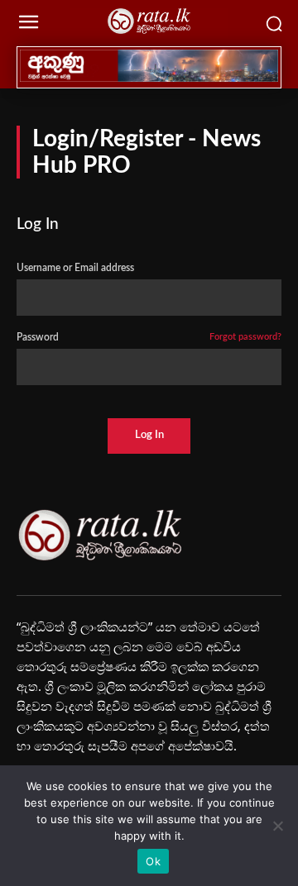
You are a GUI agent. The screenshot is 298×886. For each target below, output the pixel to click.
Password (149, 337)
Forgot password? (245, 336)
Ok (153, 861)
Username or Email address (75, 268)
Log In (149, 435)
